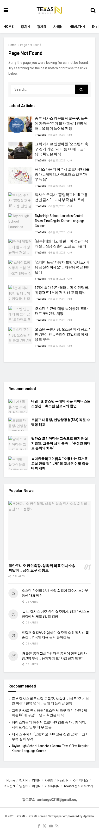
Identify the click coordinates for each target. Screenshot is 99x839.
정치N (25, 27)
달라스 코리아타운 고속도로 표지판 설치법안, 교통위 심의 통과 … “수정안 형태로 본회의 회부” (61, 443)
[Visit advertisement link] (49, 372)
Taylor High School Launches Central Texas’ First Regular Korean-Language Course (59, 221)
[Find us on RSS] (57, 826)
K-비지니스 (80, 780)
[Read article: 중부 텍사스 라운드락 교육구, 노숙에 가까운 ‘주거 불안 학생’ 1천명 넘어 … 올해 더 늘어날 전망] (20, 124)
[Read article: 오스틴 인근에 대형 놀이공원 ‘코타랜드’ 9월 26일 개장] (20, 315)
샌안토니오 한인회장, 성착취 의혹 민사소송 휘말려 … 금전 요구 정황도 (41, 568)
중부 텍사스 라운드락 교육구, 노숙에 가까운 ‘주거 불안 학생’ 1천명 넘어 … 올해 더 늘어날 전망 (61, 123)
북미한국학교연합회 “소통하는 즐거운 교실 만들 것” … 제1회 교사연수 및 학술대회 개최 (60, 463)
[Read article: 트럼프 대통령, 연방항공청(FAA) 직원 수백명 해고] (18, 424)
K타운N (10, 786)
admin (42, 135)
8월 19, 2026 (58, 232)
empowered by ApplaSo (78, 816)
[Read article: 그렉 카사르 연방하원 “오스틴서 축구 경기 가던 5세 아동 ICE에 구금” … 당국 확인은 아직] (20, 150)
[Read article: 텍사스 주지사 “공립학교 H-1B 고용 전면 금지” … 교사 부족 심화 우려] (20, 201)
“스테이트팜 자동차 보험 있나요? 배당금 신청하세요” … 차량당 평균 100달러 (62, 267)
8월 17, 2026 (58, 346)
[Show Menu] (6, 10)
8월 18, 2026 (58, 278)
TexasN (20, 816)
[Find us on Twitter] (44, 826)
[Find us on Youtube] (51, 826)
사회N (57, 27)
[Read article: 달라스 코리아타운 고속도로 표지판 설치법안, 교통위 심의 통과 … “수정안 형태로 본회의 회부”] (18, 443)
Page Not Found (30, 45)
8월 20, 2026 (58, 160)
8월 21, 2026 (58, 135)
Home (8, 27)
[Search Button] (93, 10)
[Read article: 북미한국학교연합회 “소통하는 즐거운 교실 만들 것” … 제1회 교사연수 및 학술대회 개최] (18, 463)
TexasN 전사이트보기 (78, 786)
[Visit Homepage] (49, 10)
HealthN (77, 27)
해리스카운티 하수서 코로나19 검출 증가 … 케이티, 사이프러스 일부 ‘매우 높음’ (62, 174)
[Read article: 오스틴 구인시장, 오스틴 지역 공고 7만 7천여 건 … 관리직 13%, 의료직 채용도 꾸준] (20, 335)
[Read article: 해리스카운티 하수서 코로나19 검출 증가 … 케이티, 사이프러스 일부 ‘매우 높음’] (20, 175)
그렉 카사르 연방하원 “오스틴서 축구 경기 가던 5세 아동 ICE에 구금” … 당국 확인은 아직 (61, 149)
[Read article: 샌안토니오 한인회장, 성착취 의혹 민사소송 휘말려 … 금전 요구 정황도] (49, 530)
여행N (36, 786)
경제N (41, 27)
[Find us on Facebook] (39, 826)
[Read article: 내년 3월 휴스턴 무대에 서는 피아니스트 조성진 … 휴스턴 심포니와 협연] (18, 406)
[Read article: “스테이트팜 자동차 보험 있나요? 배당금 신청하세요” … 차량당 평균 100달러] (20, 268)
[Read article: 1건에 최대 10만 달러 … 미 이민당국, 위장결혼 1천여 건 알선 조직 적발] (20, 294)
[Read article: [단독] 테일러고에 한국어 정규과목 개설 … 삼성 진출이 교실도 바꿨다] (20, 247)
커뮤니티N (52, 786)
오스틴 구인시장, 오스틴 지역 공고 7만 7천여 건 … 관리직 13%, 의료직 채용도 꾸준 (62, 334)
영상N (23, 786)
